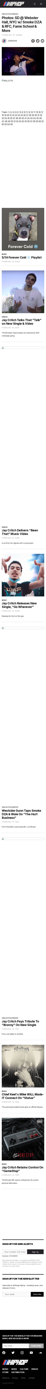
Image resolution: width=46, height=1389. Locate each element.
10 (25, 112)
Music (4, 254)
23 (16, 115)
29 (33, 115)
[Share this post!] (33, 41)
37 (14, 118)
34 (5, 118)
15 (37, 112)
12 (29, 112)
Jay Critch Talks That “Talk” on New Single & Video (21, 321)
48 (6, 121)
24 (19, 115)
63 (6, 124)
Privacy (15, 1378)
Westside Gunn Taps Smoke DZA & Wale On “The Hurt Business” (21, 814)
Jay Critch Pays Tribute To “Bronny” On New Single (20, 1023)
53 (20, 121)
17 (42, 112)
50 (12, 121)
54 (23, 121)
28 (30, 115)
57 (31, 121)
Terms (23, 1378)
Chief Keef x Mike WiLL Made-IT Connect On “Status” (23, 1096)
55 (26, 121)
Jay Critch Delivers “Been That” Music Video (20, 532)
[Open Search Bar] (34, 4)
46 (40, 118)
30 (36, 115)
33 (3, 118)
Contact (32, 1378)
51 (15, 121)
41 (26, 118)
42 (28, 118)
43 (31, 118)
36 (11, 118)
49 (9, 121)
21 (11, 115)
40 (22, 118)
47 (3, 121)
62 (3, 124)
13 (32, 112)
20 (8, 115)
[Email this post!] (42, 41)
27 (27, 115)
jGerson (12, 41)
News (14, 1369)
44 (34, 118)
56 (28, 121)
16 (40, 112)
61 (43, 121)
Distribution (17, 1372)
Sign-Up (35, 1252)
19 (5, 115)
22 (13, 115)
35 (8, 118)
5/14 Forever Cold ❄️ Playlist (22, 257)
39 (20, 118)
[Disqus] (23, 169)
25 (22, 115)
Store (5, 1372)
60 (40, 121)
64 (8, 124)
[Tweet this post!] (38, 41)
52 (17, 121)
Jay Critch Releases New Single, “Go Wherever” (19, 605)
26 (24, 115)
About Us (5, 1378)
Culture (24, 1369)
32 (41, 115)
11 (27, 112)
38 (17, 118)
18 (3, 115)
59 (37, 121)
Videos (4, 317)
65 (11, 124)
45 (37, 118)
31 (38, 115)
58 (34, 121)
